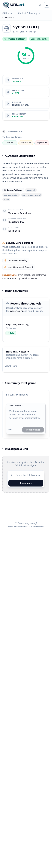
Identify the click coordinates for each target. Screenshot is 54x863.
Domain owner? (37, 527)
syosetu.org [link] (8, 17)
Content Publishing (28, 13)
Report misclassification (17, 527)
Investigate (26, 483)
